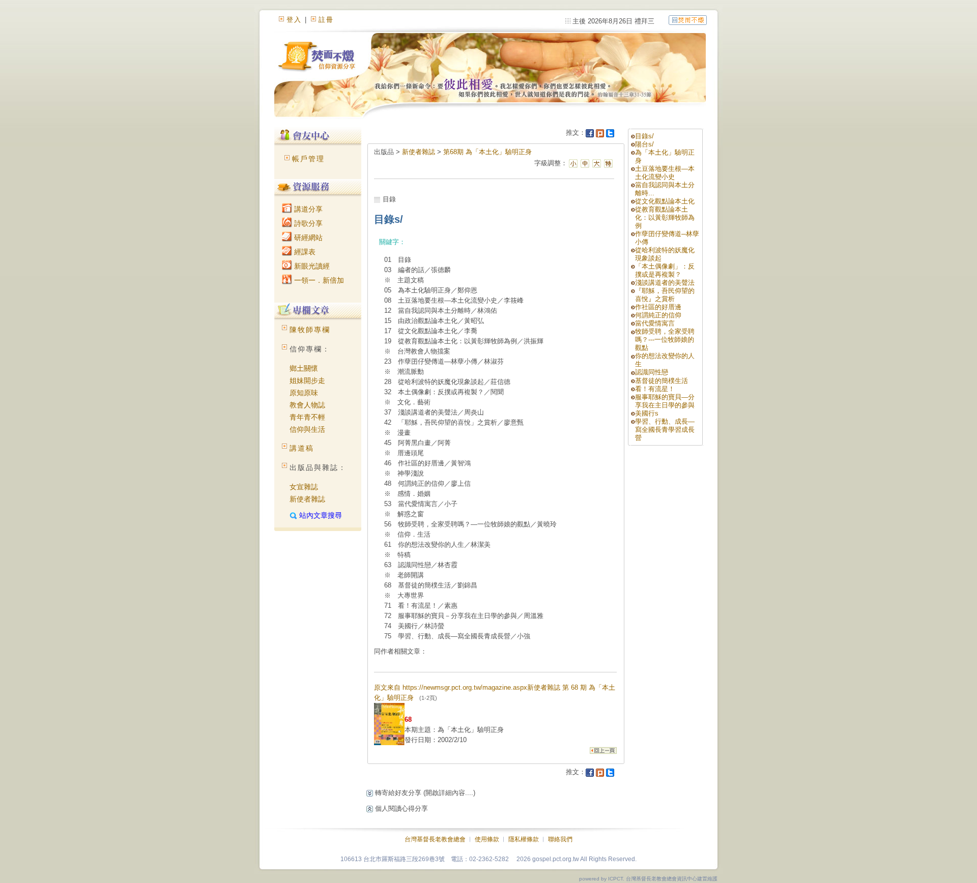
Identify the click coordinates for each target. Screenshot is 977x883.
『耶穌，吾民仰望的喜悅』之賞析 (665, 295)
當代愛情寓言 (655, 323)
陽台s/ (644, 144)
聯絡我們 (560, 839)
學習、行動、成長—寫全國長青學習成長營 (665, 430)
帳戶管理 (308, 159)
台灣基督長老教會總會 (435, 839)
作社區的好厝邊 (658, 307)
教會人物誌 (307, 405)
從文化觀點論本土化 (665, 201)
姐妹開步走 (307, 380)
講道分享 (307, 209)
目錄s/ (644, 136)
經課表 (303, 252)
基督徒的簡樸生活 (661, 381)
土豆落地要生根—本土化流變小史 (665, 173)
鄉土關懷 (304, 368)
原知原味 (304, 393)
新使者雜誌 (307, 499)
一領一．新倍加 (318, 280)
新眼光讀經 (311, 266)
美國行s (646, 413)
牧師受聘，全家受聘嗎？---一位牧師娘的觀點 (665, 339)
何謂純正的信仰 (658, 315)
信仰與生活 (307, 429)
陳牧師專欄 (310, 330)
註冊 (326, 19)
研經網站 (307, 237)
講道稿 (302, 448)
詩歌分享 (307, 223)
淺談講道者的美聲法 (665, 282)
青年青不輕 (307, 417)
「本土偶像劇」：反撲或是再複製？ (665, 270)
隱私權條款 (523, 839)
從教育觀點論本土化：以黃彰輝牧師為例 (665, 217)
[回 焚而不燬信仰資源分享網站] (688, 19)
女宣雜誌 (304, 487)
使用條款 (487, 839)
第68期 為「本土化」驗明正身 (487, 152)
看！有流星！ (655, 389)
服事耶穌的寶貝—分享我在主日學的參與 (665, 401)
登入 (294, 19)
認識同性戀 (651, 372)
